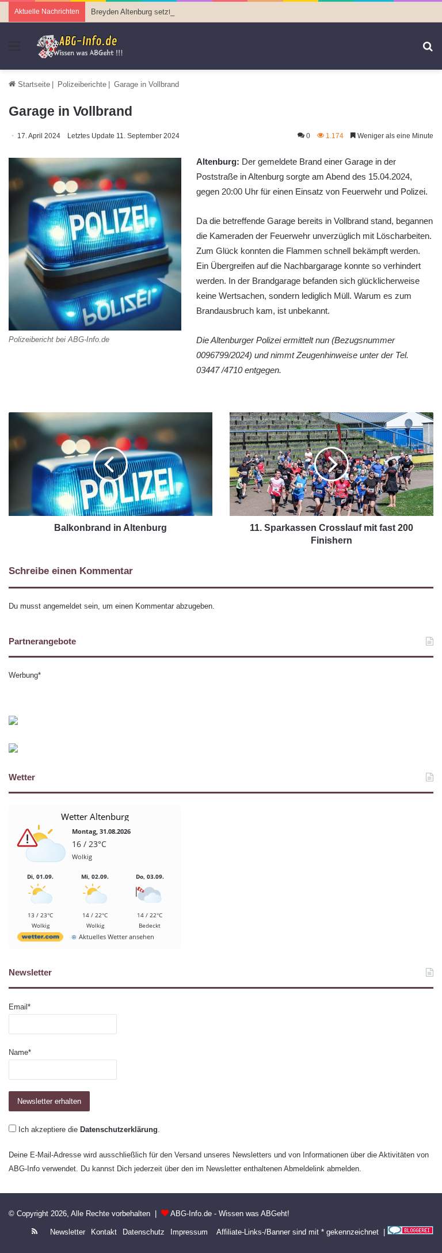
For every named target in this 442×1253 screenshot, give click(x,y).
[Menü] (14, 50)
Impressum (189, 1232)
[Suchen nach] (427, 50)
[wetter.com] (40, 939)
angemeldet (62, 606)
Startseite (33, 84)
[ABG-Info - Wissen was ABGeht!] (83, 46)
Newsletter (67, 1232)
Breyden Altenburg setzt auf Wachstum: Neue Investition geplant (199, 11)
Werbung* (25, 675)
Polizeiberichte (82, 84)
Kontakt (104, 1232)
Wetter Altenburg (95, 816)
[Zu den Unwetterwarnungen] (43, 868)
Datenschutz (144, 1232)
